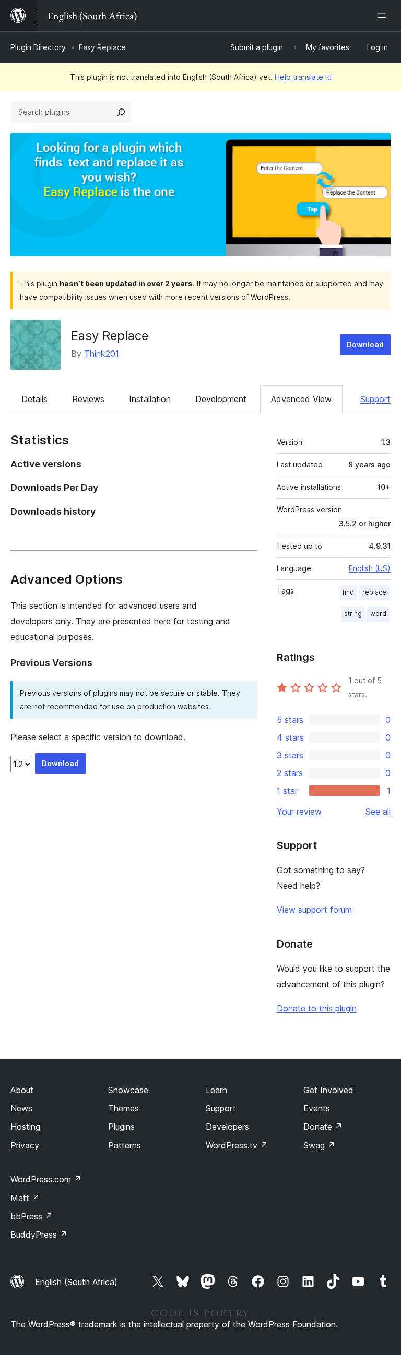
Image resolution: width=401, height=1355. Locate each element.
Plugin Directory (38, 47)
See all (378, 811)
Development (220, 399)
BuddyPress (38, 1234)
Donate (323, 1126)
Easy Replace (109, 335)
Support (375, 399)
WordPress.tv (237, 1145)
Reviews (88, 399)
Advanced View (301, 399)
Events (316, 1108)
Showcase (128, 1090)
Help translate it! (303, 76)
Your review (299, 811)
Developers (227, 1126)
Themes (123, 1108)
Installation (150, 399)
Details (34, 399)
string (353, 614)
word (378, 614)
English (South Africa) (76, 1282)
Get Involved (328, 1090)
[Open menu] (384, 15)
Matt (25, 1198)
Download (365, 344)
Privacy (24, 1145)
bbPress (31, 1216)
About (21, 1090)
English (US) (370, 568)
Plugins (121, 1126)
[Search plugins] (121, 112)
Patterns (124, 1145)
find (348, 592)
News (21, 1108)
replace (374, 592)
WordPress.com (45, 1179)
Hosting (25, 1126)
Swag (319, 1145)
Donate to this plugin (317, 1008)
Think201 (101, 353)
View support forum (314, 909)
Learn (216, 1090)
